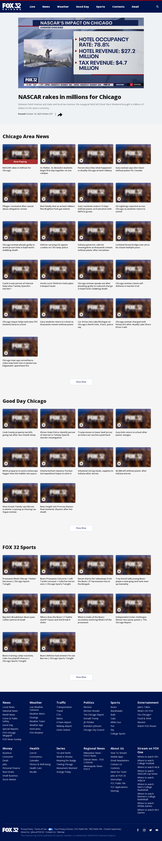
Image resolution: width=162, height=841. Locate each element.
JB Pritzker (89, 722)
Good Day (8, 725)
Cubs (113, 718)
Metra (59, 718)
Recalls (33, 771)
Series (60, 748)
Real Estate (8, 771)
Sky (112, 729)
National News (10, 710)
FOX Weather (36, 732)
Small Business (10, 775)
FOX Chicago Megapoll (9, 734)
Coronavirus (36, 756)
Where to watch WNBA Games (145, 804)
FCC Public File (118, 783)
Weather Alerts (37, 713)
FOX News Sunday (12, 739)
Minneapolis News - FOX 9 (94, 767)
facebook (137, 830)
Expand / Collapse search (157, 6)
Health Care (36, 768)
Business (7, 752)
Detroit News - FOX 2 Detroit (94, 761)
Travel (59, 710)
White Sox (116, 722)
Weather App (36, 725)
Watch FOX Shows (146, 725)
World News (9, 714)
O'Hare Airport (63, 722)
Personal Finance (11, 768)
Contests (115, 768)
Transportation (64, 707)
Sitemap (115, 790)
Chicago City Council (94, 729)
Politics (89, 702)
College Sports (118, 733)
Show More (81, 382)
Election (88, 707)
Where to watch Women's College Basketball (146, 796)
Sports (115, 702)
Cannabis (34, 760)
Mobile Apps (117, 756)
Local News (9, 707)
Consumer (8, 756)
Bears (114, 707)
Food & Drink (144, 718)
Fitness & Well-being (40, 764)
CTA (58, 714)
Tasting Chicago (64, 764)
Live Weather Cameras (36, 708)
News (6, 702)
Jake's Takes (143, 707)
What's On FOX (145, 710)
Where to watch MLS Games (148, 811)
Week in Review (64, 756)
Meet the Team (119, 771)
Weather (36, 702)
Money (7, 748)
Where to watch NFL (148, 756)
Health (34, 748)
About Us (117, 748)
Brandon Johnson (92, 725)
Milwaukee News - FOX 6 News (93, 754)
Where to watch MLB (148, 767)
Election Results (92, 710)
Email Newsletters (120, 760)
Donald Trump (91, 718)
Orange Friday (63, 771)
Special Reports (10, 728)
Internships (116, 779)
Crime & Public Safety (10, 720)
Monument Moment (66, 768)
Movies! (141, 722)
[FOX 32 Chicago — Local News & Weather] (13, 6)
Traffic (61, 702)
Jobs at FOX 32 (118, 775)
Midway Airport (64, 725)
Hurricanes (35, 728)
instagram (144, 830)
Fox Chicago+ (144, 714)
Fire (112, 725)
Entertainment (148, 702)
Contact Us (116, 764)
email (156, 830)
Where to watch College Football (145, 762)
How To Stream (119, 752)
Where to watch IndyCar (145, 779)
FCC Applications (119, 787)
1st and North (63, 752)
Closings (34, 717)
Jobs (5, 764)
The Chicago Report (94, 714)
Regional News (94, 748)
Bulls (113, 714)
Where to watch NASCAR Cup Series (147, 772)
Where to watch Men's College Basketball (145, 787)
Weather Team (37, 721)
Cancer (33, 752)
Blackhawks (117, 710)
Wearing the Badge (66, 760)
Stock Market (9, 779)
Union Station (63, 729)
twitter (150, 830)
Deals (5, 760)
